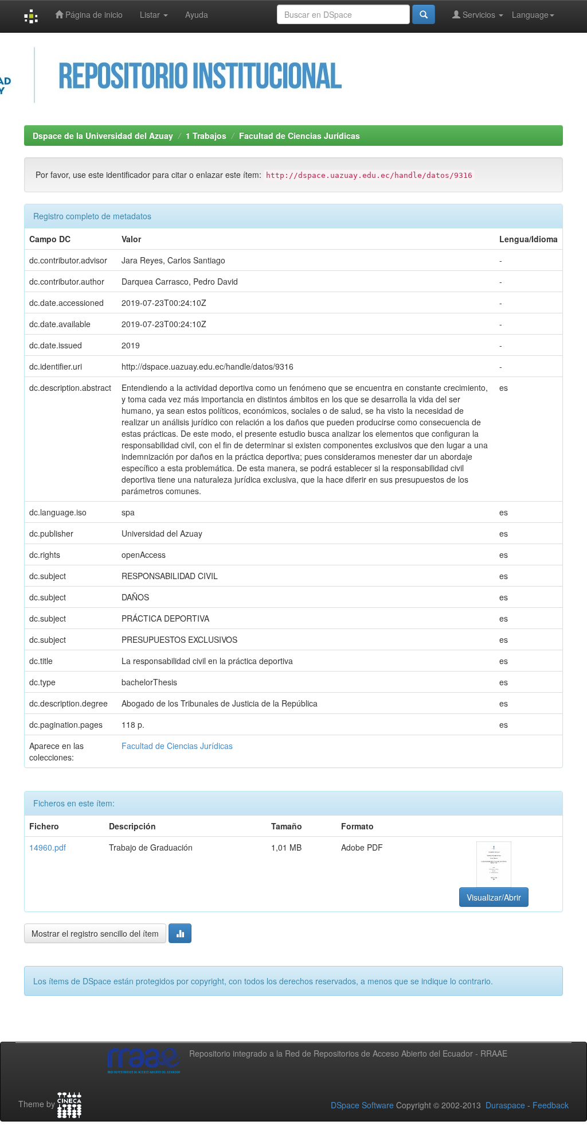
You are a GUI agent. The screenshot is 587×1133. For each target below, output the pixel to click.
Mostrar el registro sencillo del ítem (95, 933)
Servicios (479, 14)
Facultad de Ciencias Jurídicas (299, 135)
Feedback (551, 1105)
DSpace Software (362, 1105)
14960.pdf (47, 847)
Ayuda (196, 14)
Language (530, 14)
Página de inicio (93, 14)
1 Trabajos (206, 135)
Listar (151, 14)
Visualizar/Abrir (494, 897)
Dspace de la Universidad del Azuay (103, 135)
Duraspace (505, 1105)
